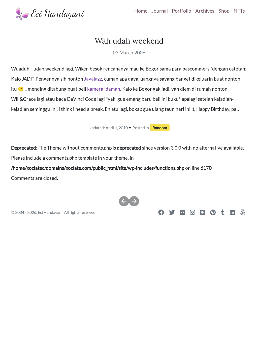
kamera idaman (103, 89)
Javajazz (93, 79)
